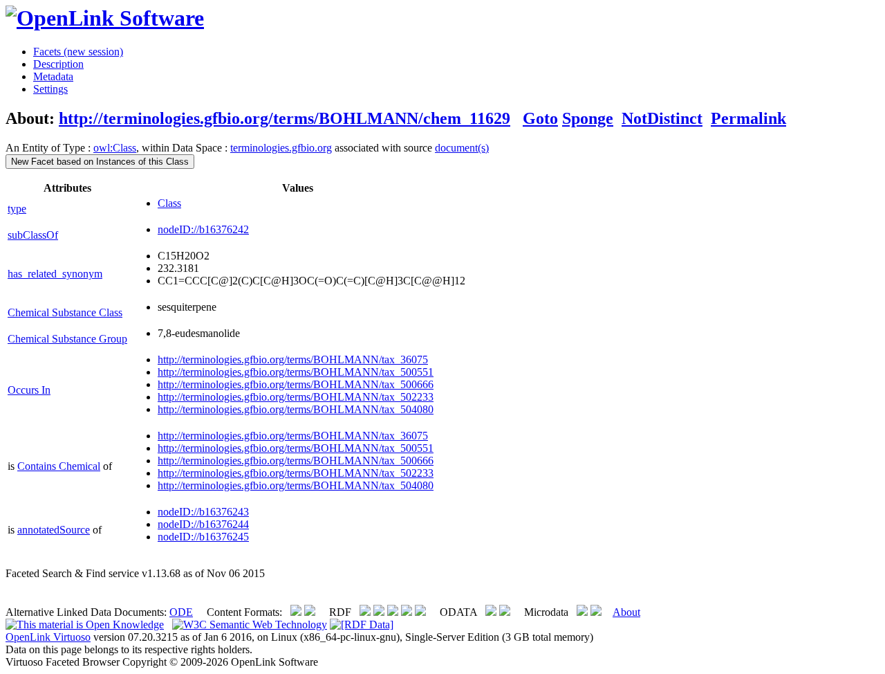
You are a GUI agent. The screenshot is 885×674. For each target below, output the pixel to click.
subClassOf (33, 235)
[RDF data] (361, 624)
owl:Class (114, 148)
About (626, 612)
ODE (181, 612)
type (17, 209)
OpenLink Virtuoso (48, 637)
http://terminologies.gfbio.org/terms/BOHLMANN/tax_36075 (293, 359)
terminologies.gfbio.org (281, 148)
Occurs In (29, 390)
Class (169, 203)
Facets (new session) (78, 51)
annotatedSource (53, 530)
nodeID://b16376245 (203, 537)
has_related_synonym (55, 274)
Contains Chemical (58, 466)
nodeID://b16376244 (203, 524)
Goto (540, 118)
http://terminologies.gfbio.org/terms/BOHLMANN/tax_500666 (296, 384)
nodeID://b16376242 (203, 229)
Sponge (587, 118)
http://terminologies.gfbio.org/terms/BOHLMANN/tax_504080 (296, 409)
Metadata (53, 76)
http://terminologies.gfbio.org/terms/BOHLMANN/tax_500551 (296, 372)
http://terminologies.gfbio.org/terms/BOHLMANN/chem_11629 (284, 118)
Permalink (748, 118)
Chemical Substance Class (65, 312)
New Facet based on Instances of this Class (100, 161)
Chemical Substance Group (67, 339)
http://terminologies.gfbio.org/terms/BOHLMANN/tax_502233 (296, 397)
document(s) (462, 148)
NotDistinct (662, 118)
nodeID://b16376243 (203, 512)
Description (58, 64)
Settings (50, 89)
